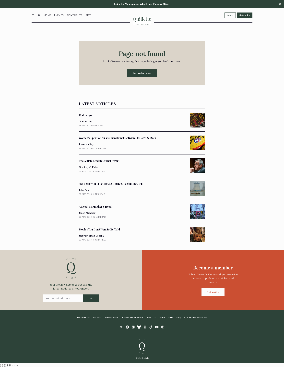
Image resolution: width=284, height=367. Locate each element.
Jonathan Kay (86, 144)
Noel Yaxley (85, 121)
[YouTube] (157, 327)
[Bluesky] (139, 327)
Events (59, 15)
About (97, 317)
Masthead (83, 317)
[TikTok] (151, 327)
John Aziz (84, 190)
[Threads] (145, 327)
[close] (280, 4)
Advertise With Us (195, 317)
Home (47, 15)
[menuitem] (47, 15)
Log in (230, 15)
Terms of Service (132, 317)
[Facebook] (127, 327)
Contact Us (166, 317)
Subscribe (244, 15)
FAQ (178, 317)
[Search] (39, 15)
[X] (121, 327)
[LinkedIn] (133, 327)
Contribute (75, 15)
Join (90, 298)
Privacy (151, 317)
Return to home (142, 73)
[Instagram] (163, 327)
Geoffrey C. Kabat (88, 167)
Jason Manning (87, 212)
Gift (88, 15)
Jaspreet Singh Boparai (91, 235)
